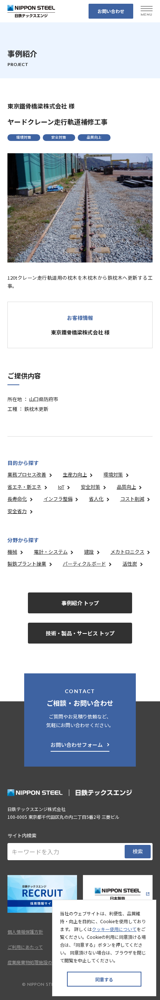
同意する (104, 979)
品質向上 (126, 486)
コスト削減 (132, 498)
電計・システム (51, 551)
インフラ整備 (58, 498)
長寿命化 (17, 498)
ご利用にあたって (25, 947)
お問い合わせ (110, 11)
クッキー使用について (114, 929)
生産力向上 (75, 474)
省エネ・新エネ (24, 486)
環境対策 (113, 474)
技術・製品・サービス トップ (80, 633)
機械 (12, 551)
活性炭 (129, 563)
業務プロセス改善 (26, 474)
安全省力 (17, 511)
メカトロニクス (127, 551)
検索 (137, 851)
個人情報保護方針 (25, 931)
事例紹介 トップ (80, 603)
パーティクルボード (84, 563)
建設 (89, 551)
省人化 (96, 498)
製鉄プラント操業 (26, 563)
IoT (61, 486)
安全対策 (90, 486)
